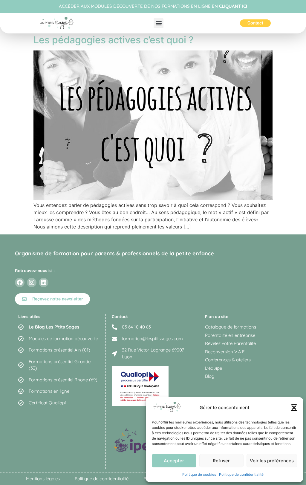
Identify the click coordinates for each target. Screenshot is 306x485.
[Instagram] (31, 282)
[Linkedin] (43, 282)
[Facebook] (20, 282)
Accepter (174, 460)
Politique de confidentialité (241, 474)
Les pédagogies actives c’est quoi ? (113, 40)
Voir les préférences (272, 460)
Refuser (221, 460)
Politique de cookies (199, 474)
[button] (294, 408)
